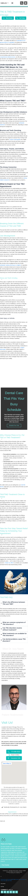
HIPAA (13, 879)
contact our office (22, 800)
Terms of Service (23, 879)
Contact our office (9, 562)
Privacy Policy (3, 880)
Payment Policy (3, 879)
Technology (9, 879)
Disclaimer (17, 879)
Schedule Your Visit (14, 425)
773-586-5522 (8, 821)
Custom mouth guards (14, 139)
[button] (12, 3)
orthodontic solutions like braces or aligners (10, 265)
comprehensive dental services (7, 57)
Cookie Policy (9, 880)
